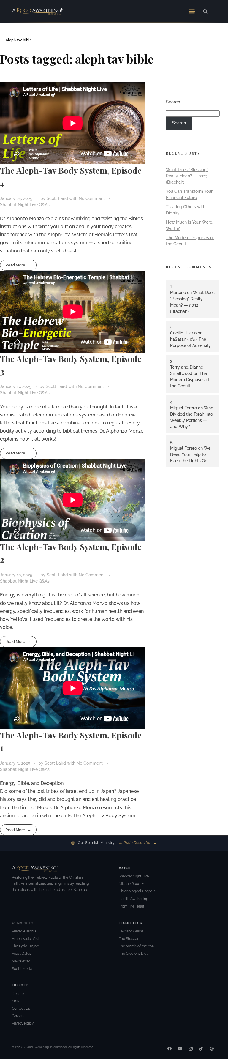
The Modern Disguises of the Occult (190, 379)
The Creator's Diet (133, 953)
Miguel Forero (183, 407)
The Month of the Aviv (136, 946)
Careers (18, 1016)
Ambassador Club (26, 939)
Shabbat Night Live (134, 876)
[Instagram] (190, 1048)
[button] (191, 11)
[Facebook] (169, 1048)
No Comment (92, 198)
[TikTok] (201, 1048)
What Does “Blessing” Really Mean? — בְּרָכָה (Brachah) (187, 175)
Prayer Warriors (24, 931)
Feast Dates (21, 953)
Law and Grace (131, 931)
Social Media (22, 969)
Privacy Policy (23, 1023)
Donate (18, 994)
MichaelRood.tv (131, 884)
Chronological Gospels (137, 891)
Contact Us (21, 1008)
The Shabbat (129, 939)
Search (173, 102)
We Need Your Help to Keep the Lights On (190, 454)
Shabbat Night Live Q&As (25, 204)
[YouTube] (179, 1048)
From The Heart (131, 906)
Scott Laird (58, 198)
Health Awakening (133, 899)
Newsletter (21, 961)
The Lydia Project (25, 946)
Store (16, 1001)
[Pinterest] (211, 1048)
